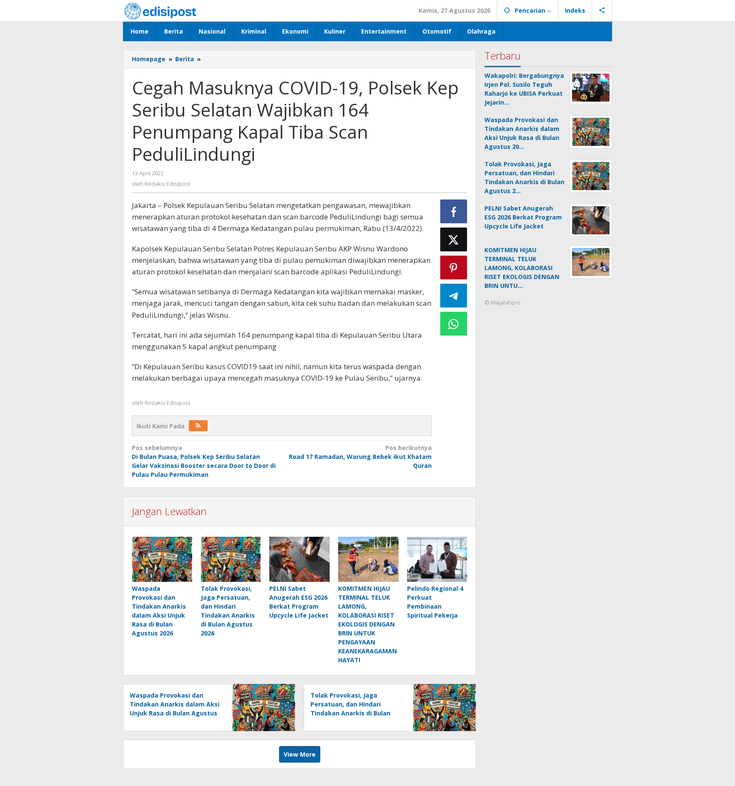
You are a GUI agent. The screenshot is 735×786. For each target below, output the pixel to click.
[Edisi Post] (160, 10)
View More (300, 754)
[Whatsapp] (453, 324)
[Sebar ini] (453, 211)
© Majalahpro (502, 302)
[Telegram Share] (453, 296)
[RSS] (198, 425)
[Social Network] (602, 10)
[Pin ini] (453, 267)
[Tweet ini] (453, 239)
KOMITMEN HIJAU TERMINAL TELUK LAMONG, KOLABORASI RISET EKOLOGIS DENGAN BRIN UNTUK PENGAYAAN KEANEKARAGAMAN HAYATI (367, 624)
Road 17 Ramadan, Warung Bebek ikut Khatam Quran (360, 457)
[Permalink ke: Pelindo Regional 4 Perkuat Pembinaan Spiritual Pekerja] (437, 559)
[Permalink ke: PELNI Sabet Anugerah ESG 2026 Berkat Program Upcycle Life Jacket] (299, 559)
